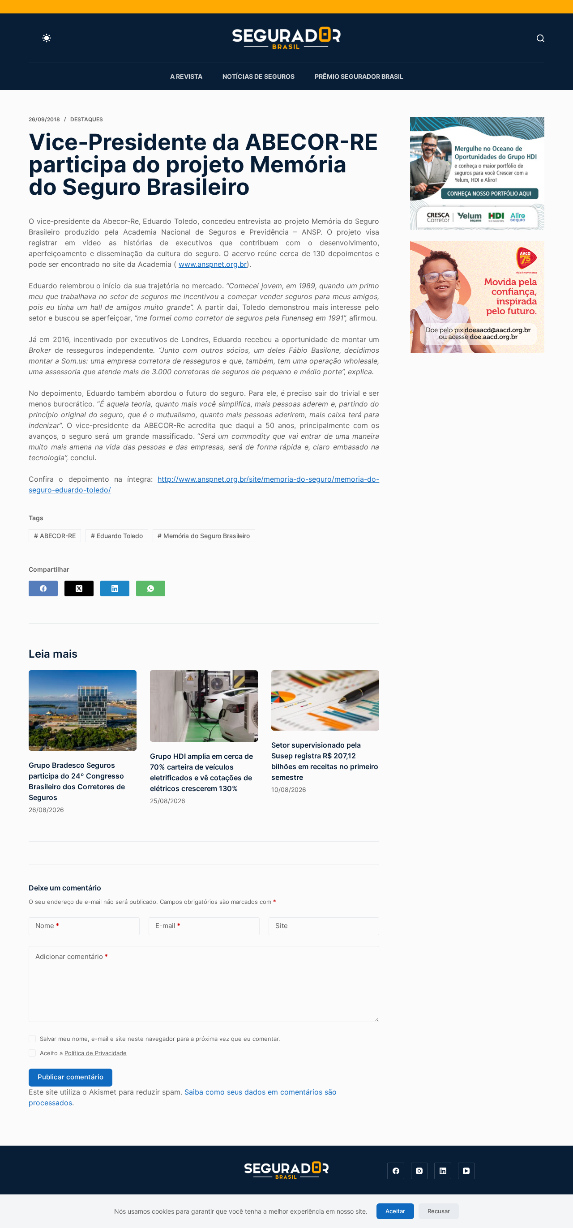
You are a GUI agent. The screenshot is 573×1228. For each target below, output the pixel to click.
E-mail (167, 925)
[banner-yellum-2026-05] (477, 172)
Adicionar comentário (71, 956)
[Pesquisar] (540, 38)
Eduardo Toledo (117, 535)
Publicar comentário (70, 1077)
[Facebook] (43, 588)
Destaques (86, 119)
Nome (47, 925)
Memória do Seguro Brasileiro (204, 535)
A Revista (186, 76)
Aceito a (83, 1053)
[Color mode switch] (46, 38)
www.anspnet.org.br (213, 264)
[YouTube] (466, 1171)
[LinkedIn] (114, 588)
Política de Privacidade (95, 1053)
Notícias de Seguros (258, 76)
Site (281, 925)
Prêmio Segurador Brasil (359, 76)
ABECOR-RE (55, 535)
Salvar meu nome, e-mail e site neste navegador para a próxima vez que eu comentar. (160, 1038)
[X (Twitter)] (79, 588)
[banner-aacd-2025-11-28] (477, 295)
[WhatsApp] (150, 588)
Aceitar (395, 1211)
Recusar (439, 1211)
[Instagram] (419, 1171)
